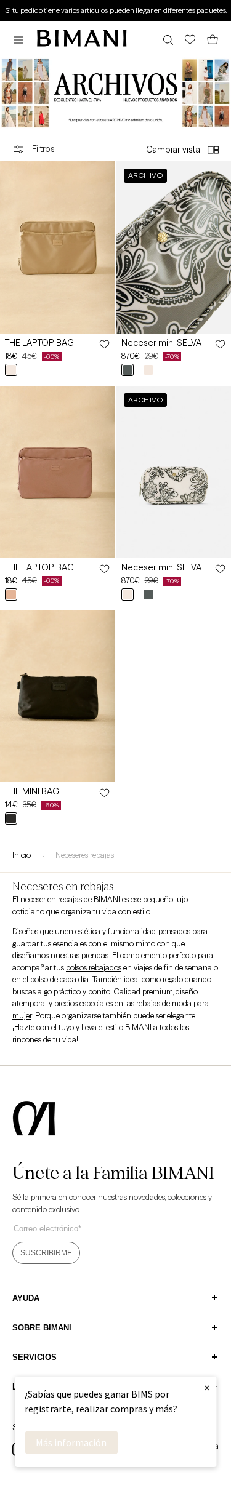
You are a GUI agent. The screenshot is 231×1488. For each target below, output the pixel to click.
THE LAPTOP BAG (39, 342)
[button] (21, 39)
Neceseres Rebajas (84, 855)
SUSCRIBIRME (46, 1253)
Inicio (21, 855)
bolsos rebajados (93, 967)
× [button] (207, 1387)
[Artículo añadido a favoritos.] (103, 344)
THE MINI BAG (32, 791)
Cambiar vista (173, 149)
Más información (71, 1442)
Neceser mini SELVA (161, 342)
